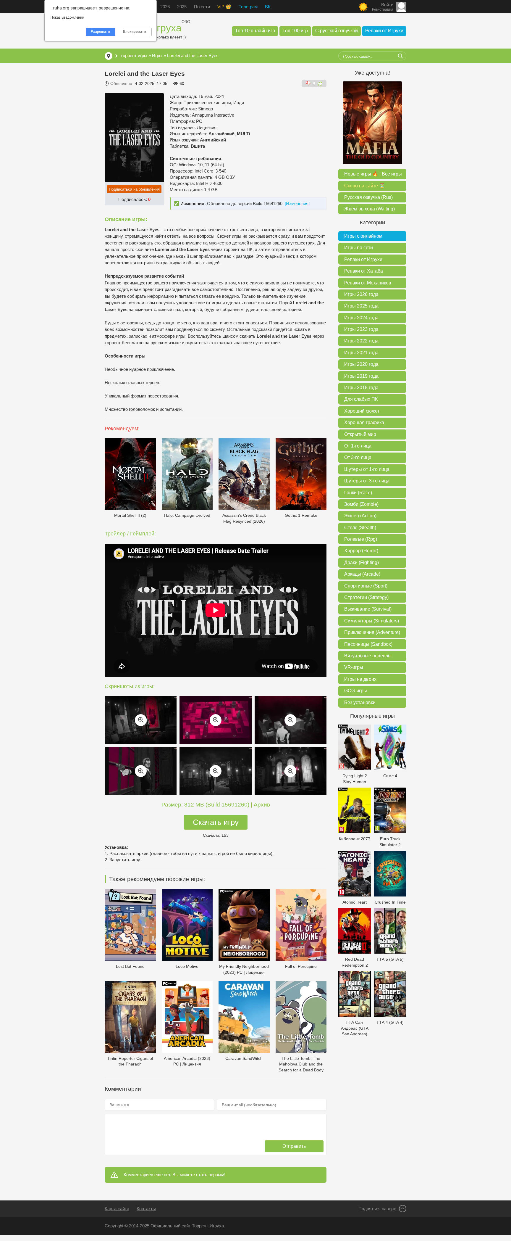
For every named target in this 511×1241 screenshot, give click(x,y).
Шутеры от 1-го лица (366, 469)
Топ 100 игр (295, 30)
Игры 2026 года (361, 294)
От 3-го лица (357, 457)
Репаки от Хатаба (363, 270)
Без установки (360, 702)
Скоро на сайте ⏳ (364, 185)
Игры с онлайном (363, 236)
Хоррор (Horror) (361, 550)
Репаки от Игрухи (384, 30)
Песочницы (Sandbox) (368, 644)
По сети (202, 6)
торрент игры (134, 55)
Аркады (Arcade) (362, 574)
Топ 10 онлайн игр (255, 30)
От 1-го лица (357, 445)
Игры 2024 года (361, 317)
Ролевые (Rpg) (360, 539)
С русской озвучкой (336, 30)
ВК (268, 6)
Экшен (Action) (360, 515)
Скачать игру (216, 822)
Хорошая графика (364, 422)
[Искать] (400, 55)
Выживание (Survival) (368, 608)
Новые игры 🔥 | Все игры (373, 173)
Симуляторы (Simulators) (371, 620)
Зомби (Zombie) (361, 504)
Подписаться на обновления (134, 189)
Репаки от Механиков (367, 282)
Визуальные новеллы (368, 655)
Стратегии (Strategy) (366, 597)
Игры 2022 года (361, 340)
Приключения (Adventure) (372, 632)
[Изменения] (297, 203)
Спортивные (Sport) (365, 585)
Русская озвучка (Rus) (368, 197)
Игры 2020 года (361, 364)
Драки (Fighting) (361, 562)
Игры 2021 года (361, 352)
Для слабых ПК (361, 399)
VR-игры (353, 667)
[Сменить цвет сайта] (363, 6)
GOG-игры (355, 690)
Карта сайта (117, 1208)
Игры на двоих (360, 679)
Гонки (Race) (358, 492)
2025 (182, 6)
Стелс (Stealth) (360, 527)
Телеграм (248, 6)
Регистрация (382, 9)
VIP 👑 (224, 6)
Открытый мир (360, 434)
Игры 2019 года (361, 376)
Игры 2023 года (361, 329)
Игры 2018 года (361, 387)
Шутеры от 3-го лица (366, 480)
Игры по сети (358, 247)
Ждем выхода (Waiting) (369, 208)
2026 (165, 6)
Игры (157, 55)
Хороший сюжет (361, 410)
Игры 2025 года (361, 305)
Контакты (146, 1208)
